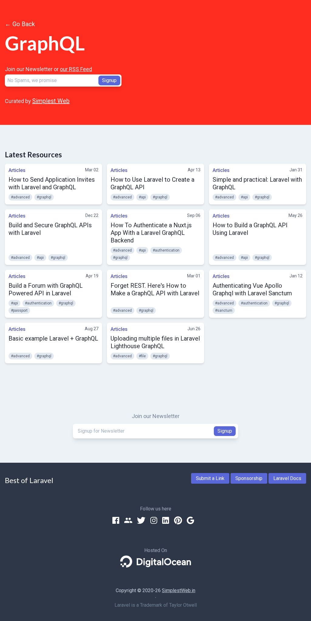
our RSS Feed (76, 69)
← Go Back (20, 24)
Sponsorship (248, 478)
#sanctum (223, 310)
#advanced (20, 197)
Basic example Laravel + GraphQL (53, 338)
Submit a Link (210, 478)
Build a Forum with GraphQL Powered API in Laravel (46, 289)
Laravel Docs (287, 478)
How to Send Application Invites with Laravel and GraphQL (52, 183)
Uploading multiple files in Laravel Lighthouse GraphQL (155, 342)
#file (142, 356)
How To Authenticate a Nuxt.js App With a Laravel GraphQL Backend (151, 232)
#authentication (166, 250)
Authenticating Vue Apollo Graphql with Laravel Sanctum (252, 289)
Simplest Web (51, 101)
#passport (19, 310)
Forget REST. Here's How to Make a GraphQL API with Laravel (155, 289)
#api (142, 197)
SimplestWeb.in (178, 590)
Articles (17, 170)
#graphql (44, 197)
